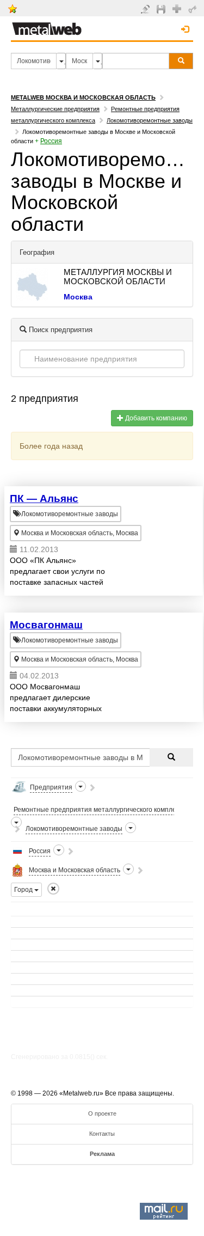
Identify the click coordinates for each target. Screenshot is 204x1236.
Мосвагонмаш (46, 625)
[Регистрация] (178, 8)
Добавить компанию (155, 418)
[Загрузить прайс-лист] (162, 9)
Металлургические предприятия (55, 109)
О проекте (102, 1113)
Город (24, 890)
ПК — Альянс (44, 498)
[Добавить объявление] (146, 9)
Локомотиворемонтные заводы (150, 120)
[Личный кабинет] (194, 9)
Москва (78, 296)
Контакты (102, 1133)
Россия (51, 141)
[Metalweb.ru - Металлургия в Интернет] (47, 25)
